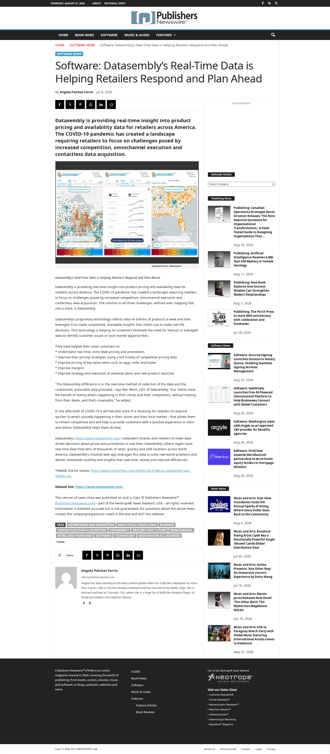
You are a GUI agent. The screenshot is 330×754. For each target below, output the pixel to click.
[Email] (111, 104)
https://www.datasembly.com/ (98, 438)
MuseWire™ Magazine (221, 724)
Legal (258, 749)
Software (109, 35)
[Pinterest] (80, 104)
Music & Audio (137, 35)
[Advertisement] (241, 135)
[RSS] (269, 3)
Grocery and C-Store (149, 530)
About (96, 3)
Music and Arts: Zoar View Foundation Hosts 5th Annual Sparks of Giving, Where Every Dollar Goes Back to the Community (252, 506)
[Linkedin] (101, 104)
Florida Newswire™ (219, 699)
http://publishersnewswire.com (97, 577)
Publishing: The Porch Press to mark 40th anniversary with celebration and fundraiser (254, 318)
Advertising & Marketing (222, 719)
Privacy (271, 749)
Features (164, 35)
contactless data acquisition (81, 530)
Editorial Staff (114, 3)
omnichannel (181, 530)
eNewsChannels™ (219, 714)
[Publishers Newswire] (165, 18)
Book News (84, 35)
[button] (273, 35)
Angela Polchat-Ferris (76, 92)
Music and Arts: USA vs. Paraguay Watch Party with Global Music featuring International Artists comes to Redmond (254, 635)
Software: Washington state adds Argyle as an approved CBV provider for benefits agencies (254, 427)
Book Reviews (145, 712)
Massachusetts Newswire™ (224, 704)
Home (60, 45)
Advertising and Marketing (91, 525)
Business (167, 525)
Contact (245, 749)
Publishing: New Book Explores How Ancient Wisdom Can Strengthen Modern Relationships (251, 288)
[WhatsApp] (90, 104)
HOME (63, 35)
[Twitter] (276, 3)
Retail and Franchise (74, 536)
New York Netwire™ (220, 709)
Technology (125, 536)
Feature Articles (146, 705)
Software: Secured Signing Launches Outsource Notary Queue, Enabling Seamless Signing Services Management (254, 363)
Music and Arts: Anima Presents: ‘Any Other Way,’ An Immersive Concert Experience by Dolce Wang (253, 571)
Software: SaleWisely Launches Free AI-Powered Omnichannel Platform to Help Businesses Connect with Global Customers (253, 396)
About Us (209, 749)
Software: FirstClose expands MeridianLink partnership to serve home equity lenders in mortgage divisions (254, 459)
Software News (82, 45)
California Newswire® (221, 694)
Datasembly (119, 530)
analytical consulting (137, 525)
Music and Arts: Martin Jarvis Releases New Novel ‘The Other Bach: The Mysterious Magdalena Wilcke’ (253, 602)
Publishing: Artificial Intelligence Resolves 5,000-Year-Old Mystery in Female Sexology (254, 259)
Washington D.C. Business (159, 536)
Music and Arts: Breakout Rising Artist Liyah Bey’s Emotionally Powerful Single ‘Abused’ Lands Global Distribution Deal (254, 539)
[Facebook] (263, 3)
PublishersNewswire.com (75, 503)
